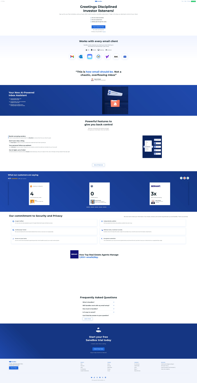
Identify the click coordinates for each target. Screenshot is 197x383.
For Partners (136, 364)
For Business (83, 369)
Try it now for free (98, 26)
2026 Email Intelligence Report (167, 364)
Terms (108, 370)
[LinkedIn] (105, 378)
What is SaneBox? (88, 302)
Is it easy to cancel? (89, 312)
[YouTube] (91, 378)
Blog (135, 369)
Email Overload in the (168, 367)
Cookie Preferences (85, 370)
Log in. (104, 31)
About (108, 364)
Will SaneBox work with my (96, 305)
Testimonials (136, 365)
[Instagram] (97, 378)
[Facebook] (99, 378)
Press (135, 367)
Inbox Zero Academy (165, 369)
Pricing (188, 1)
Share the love (137, 370)
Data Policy (109, 367)
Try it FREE (193, 1)
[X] (102, 378)
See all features (98, 165)
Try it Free (14, 367)
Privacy (108, 369)
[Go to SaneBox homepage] (98, 1)
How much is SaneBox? (90, 309)
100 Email (164, 365)
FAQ (81, 364)
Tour (183, 1)
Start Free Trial (98, 349)
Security (109, 365)
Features (82, 365)
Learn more (87, 318)
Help (185, 1)
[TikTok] (94, 378)
